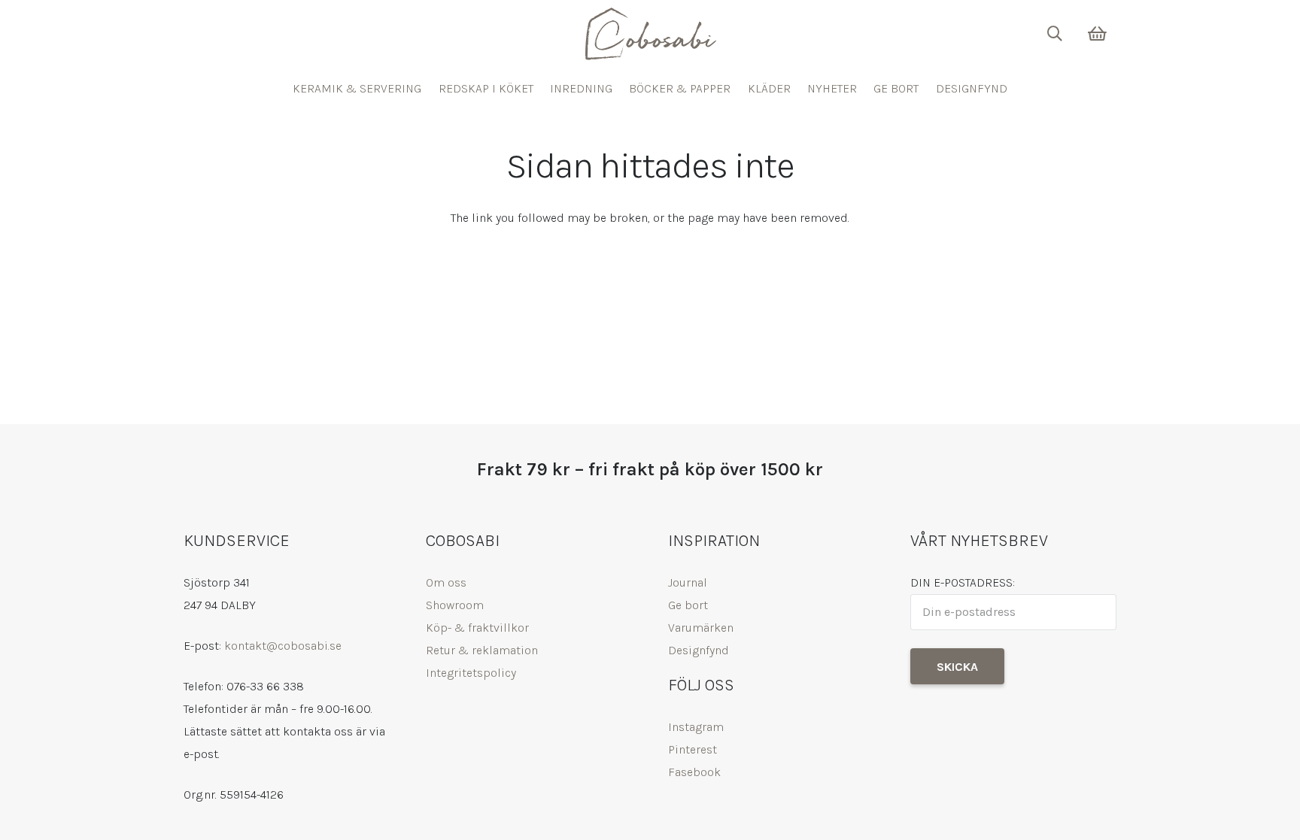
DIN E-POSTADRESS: (962, 582)
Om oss (446, 582)
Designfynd (698, 650)
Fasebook (694, 772)
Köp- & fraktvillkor (477, 627)
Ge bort (688, 605)
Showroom (455, 605)
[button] (1054, 34)
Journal (687, 582)
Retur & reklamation (482, 650)
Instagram (696, 727)
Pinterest (692, 749)
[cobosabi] (650, 34)
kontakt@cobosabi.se (283, 645)
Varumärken (701, 627)
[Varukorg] (1097, 34)
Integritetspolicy (471, 673)
